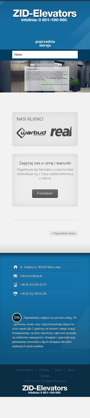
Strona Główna (24, 370)
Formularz (45, 193)
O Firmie (44, 370)
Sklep (71, 370)
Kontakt (45, 376)
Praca (58, 370)
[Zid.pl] (45, 20)
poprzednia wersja (45, 43)
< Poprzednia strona (64, 233)
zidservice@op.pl (31, 276)
